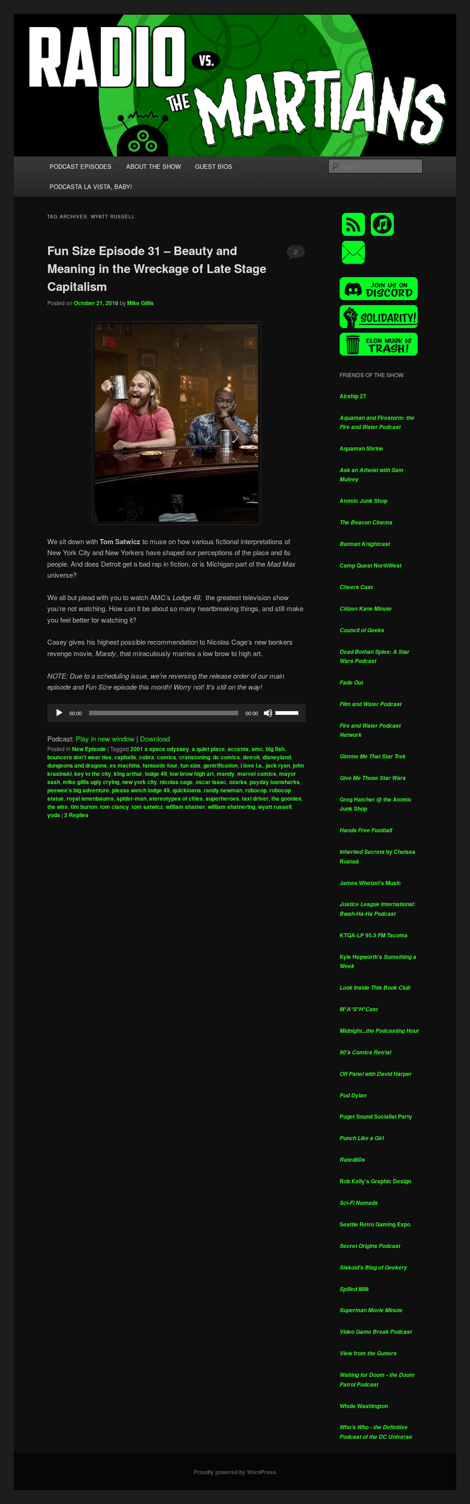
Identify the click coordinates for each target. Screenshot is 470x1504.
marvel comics (256, 773)
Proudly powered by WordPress (235, 1472)
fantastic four (160, 765)
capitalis (125, 757)
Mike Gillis (140, 303)
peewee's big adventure (78, 790)
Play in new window (105, 738)
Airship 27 (353, 396)
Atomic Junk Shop (363, 500)
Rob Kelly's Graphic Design (375, 1181)
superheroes (222, 798)
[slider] (288, 712)
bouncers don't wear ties (79, 757)
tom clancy (114, 806)
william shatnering (231, 806)
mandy (226, 773)
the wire (57, 806)
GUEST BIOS (213, 166)
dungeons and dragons (77, 765)
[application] (176, 713)
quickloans (187, 790)
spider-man (131, 798)
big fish (275, 749)
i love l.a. (252, 765)
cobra (146, 757)
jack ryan (278, 765)
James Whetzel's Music (370, 883)
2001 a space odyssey (159, 749)
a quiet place (208, 749)
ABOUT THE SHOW (153, 166)
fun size (190, 765)
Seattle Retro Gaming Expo (375, 1224)
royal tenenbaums (90, 798)
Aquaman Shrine (361, 448)
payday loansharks (275, 782)
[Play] (59, 713)
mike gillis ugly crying (91, 782)
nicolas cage (176, 782)
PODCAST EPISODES (81, 166)
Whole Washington (364, 1406)
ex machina (125, 765)
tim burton (84, 806)
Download (155, 738)
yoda (53, 815)
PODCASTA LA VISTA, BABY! (91, 186)
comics (166, 757)
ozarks (238, 782)
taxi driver (255, 798)
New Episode (89, 749)
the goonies (286, 798)
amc (257, 749)
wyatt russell (274, 806)
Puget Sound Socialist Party (376, 1116)
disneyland (277, 757)
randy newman (223, 790)
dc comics (226, 757)
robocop (256, 790)
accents (238, 749)
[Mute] (268, 713)
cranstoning (194, 757)
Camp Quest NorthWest (371, 565)
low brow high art (192, 773)
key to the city (92, 773)
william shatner (185, 806)
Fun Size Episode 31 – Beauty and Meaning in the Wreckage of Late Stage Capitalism (156, 268)
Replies (76, 815)
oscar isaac (211, 782)
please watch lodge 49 (141, 790)
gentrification (220, 765)
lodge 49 (156, 773)
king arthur (128, 773)
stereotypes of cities (176, 798)
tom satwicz (147, 806)
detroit (251, 757)
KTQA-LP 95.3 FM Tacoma (374, 935)
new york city (139, 782)
